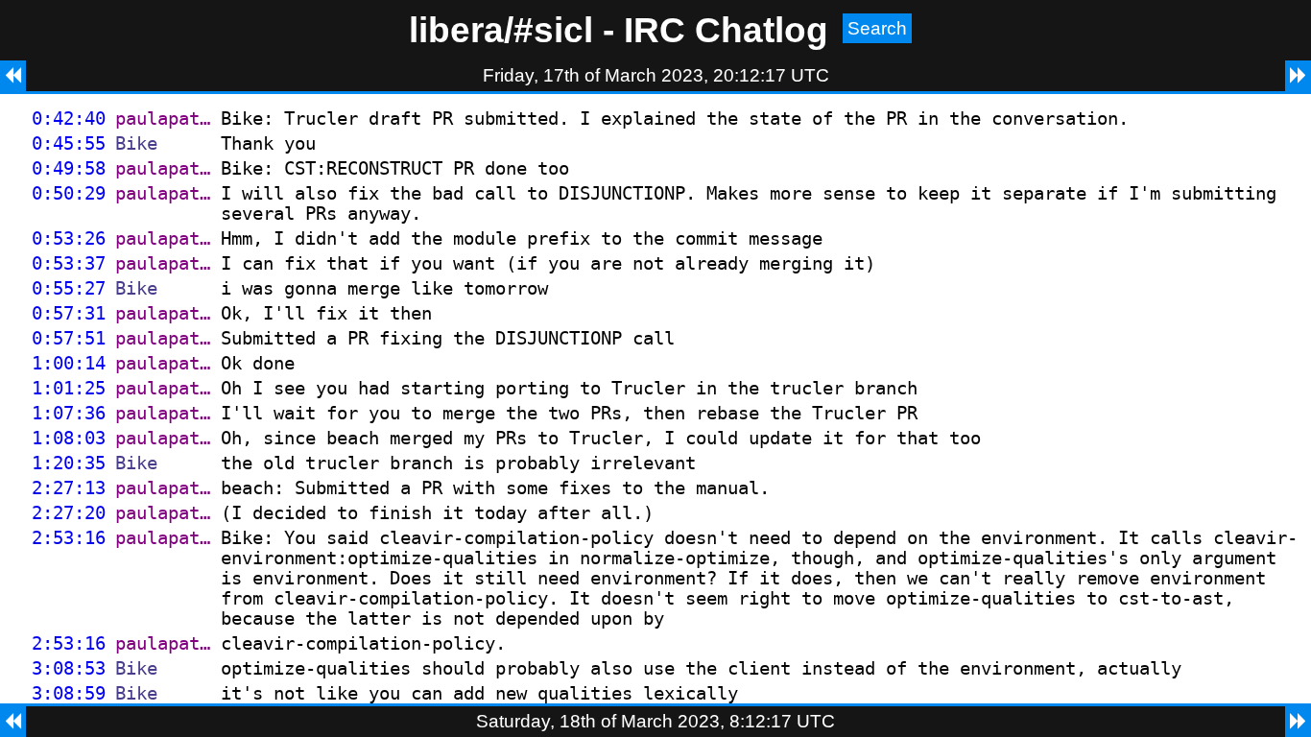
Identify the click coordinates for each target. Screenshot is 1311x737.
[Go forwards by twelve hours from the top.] (1298, 75)
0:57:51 (69, 338)
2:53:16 (69, 538)
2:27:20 (69, 513)
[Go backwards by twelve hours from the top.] (13, 75)
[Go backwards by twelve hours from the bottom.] (13, 721)
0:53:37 (69, 263)
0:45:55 (69, 143)
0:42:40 (69, 118)
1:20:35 (69, 463)
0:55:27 (69, 288)
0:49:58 (69, 168)
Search (877, 28)
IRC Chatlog (726, 30)
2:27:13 (69, 488)
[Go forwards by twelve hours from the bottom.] (1298, 721)
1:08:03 (69, 438)
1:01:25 (69, 388)
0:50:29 (69, 193)
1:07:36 (69, 413)
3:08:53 (69, 668)
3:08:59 (69, 693)
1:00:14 (69, 363)
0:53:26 (69, 238)
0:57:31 (69, 313)
